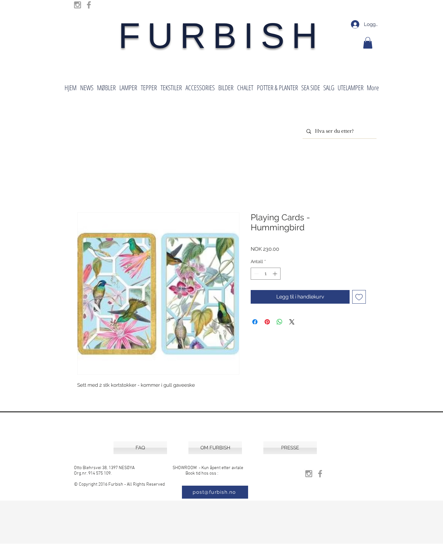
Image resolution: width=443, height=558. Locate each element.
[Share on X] (292, 322)
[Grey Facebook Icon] (89, 5)
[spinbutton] (265, 273)
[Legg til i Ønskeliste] (359, 297)
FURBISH (221, 35)
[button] (368, 43)
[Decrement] (256, 273)
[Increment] (275, 273)
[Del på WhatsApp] (279, 322)
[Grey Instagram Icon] (77, 5)
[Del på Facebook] (255, 322)
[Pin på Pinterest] (267, 322)
